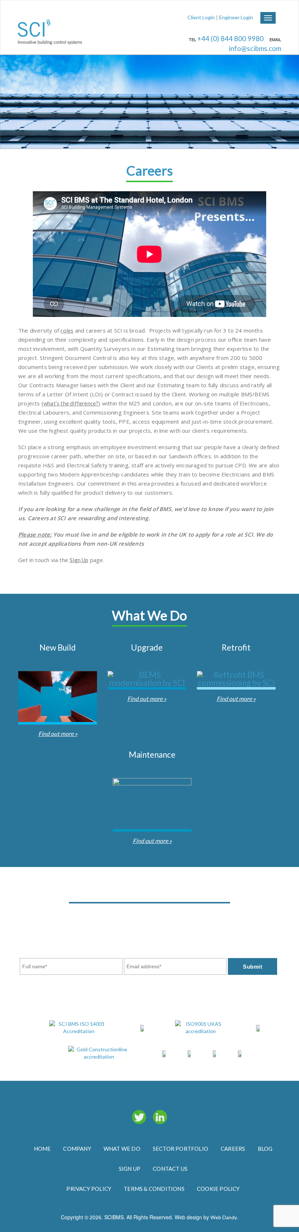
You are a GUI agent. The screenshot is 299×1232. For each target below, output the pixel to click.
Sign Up (79, 560)
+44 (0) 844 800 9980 (231, 39)
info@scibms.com (255, 48)
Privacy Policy (229, 924)
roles (67, 330)
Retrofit (236, 647)
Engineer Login (236, 17)
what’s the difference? (70, 403)
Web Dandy (223, 1217)
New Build (57, 647)
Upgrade (147, 647)
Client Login (201, 17)
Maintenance (152, 755)
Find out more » (57, 733)
